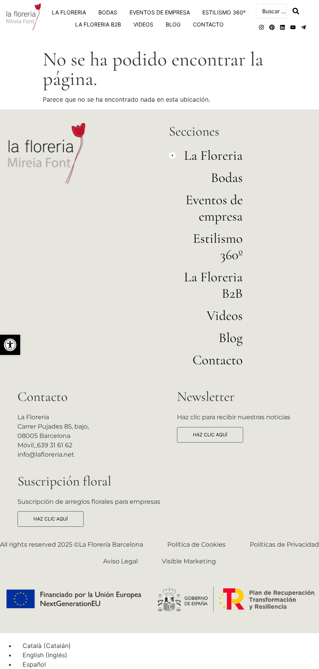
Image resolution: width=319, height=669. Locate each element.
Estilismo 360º (223, 12)
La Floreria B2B (98, 24)
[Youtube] (292, 27)
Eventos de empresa (160, 12)
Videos (143, 24)
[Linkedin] (282, 27)
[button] (10, 345)
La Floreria (69, 12)
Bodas (107, 12)
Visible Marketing (189, 561)
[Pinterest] (271, 27)
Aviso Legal (120, 561)
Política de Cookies (196, 544)
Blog (173, 24)
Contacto (208, 24)
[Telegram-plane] (303, 27)
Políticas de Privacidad (284, 544)
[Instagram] (261, 27)
